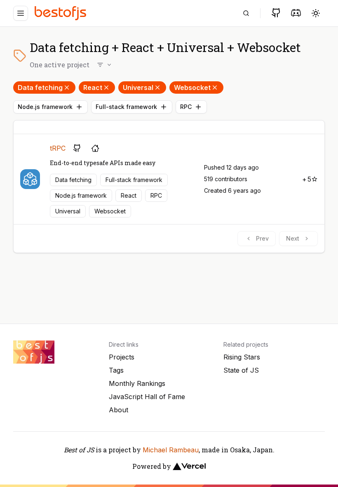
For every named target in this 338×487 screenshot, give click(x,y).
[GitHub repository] (77, 148)
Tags (116, 370)
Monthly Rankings (137, 383)
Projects (121, 357)
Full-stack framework (126, 106)
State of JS (241, 370)
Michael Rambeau (171, 450)
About (118, 410)
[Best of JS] (61, 13)
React (92, 87)
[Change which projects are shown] (105, 64)
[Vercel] (189, 466)
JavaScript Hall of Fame (147, 396)
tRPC (58, 148)
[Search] (246, 13)
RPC (186, 106)
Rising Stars (241, 357)
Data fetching (40, 87)
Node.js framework (45, 106)
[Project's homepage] (95, 148)
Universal (138, 87)
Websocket (192, 87)
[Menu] (20, 13)
